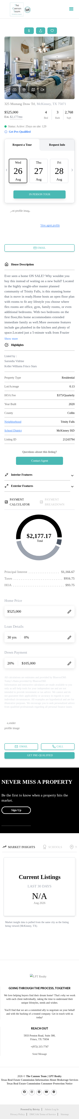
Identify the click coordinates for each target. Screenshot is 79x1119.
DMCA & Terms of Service (43, 1114)
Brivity (36, 1109)
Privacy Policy (17, 1114)
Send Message (39, 1054)
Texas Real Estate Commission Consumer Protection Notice (39, 1083)
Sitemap (65, 1114)
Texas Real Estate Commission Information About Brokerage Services (39, 1080)
